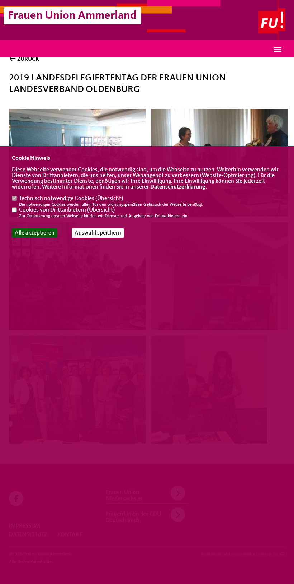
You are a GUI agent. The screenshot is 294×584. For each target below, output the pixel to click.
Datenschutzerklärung (177, 187)
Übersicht (109, 198)
